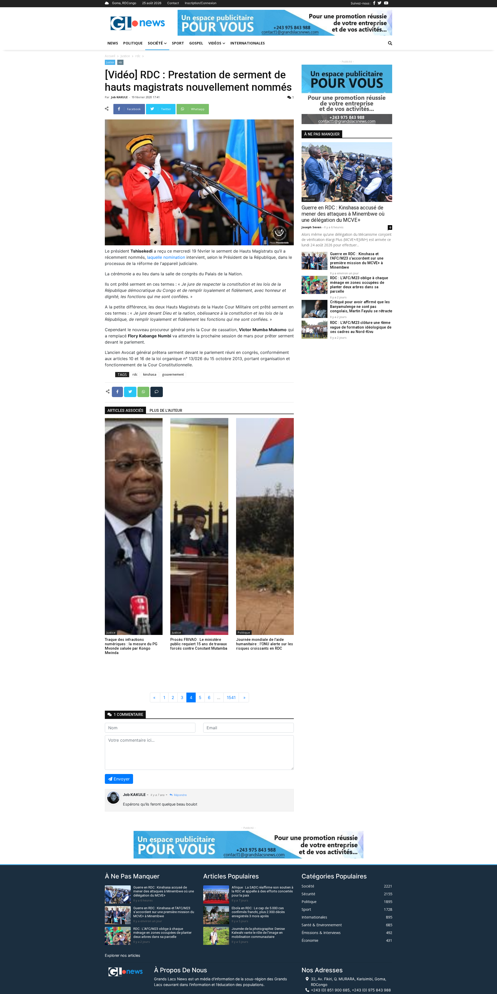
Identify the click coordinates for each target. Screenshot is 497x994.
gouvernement (173, 374)
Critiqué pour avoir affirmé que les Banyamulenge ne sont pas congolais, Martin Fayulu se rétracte (361, 307)
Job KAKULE (119, 97)
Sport (178, 43)
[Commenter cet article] (156, 391)
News (112, 43)
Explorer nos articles (122, 955)
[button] (194, 23)
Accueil (110, 56)
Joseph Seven (312, 227)
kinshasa (149, 374)
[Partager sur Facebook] (118, 391)
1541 (231, 697)
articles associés (125, 410)
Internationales (247, 43)
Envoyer (122, 778)
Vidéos (214, 43)
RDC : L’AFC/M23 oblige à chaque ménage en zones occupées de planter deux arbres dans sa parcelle (359, 285)
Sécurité (309, 200)
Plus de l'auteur (166, 410)
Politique (133, 43)
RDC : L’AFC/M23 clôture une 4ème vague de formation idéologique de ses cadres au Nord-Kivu (360, 327)
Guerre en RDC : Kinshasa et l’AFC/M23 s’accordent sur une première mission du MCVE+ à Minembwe (356, 261)
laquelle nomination (166, 257)
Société (155, 43)
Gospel (196, 43)
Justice (125, 56)
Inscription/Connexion (200, 3)
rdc (137, 56)
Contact (173, 3)
